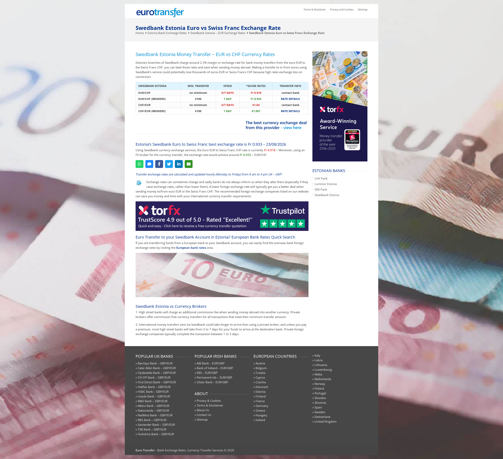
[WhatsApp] (139, 164)
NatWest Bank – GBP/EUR (155, 415)
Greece (260, 410)
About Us (203, 410)
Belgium (261, 368)
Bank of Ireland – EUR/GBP (215, 368)
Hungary (261, 415)
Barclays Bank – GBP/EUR (155, 363)
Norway (320, 384)
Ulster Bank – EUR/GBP (212, 382)
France (260, 401)
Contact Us (204, 415)
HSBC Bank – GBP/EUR (153, 392)
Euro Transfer (145, 450)
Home (140, 33)
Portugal (320, 393)
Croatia (260, 373)
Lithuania (321, 365)
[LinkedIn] (179, 164)
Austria (260, 363)
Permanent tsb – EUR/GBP (214, 377)
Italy (317, 355)
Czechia (261, 382)
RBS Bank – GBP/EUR (152, 420)
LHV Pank (321, 178)
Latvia (319, 360)
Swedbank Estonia (327, 195)
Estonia (260, 392)
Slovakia (320, 398)
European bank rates (191, 248)
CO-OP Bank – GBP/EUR (154, 377)
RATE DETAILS (290, 99)
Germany (262, 406)
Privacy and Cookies (341, 9)
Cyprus (260, 377)
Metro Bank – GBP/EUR (153, 406)
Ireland (260, 420)
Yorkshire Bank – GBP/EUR (156, 434)
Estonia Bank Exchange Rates (167, 33)
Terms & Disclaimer (315, 9)
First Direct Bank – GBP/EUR (157, 382)
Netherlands (323, 379)
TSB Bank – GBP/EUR (152, 429)
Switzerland (322, 417)
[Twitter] (169, 164)
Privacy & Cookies (209, 401)
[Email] (189, 164)
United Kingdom (326, 421)
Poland (319, 388)
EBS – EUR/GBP (207, 373)
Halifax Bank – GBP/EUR (154, 387)
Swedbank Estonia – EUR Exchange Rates (217, 33)
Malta (318, 374)
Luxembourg (323, 369)
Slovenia (320, 403)
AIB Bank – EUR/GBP (211, 363)
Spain (318, 407)
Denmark (262, 387)
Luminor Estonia (326, 184)
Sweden (320, 412)
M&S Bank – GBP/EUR (152, 401)
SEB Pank (321, 189)
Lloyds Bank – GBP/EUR (154, 396)
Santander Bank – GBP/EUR (156, 425)
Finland (261, 396)
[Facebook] (159, 164)
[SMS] (149, 164)
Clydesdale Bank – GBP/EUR (157, 373)
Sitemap (362, 9)
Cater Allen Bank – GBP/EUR (157, 368)
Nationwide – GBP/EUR (153, 410)
